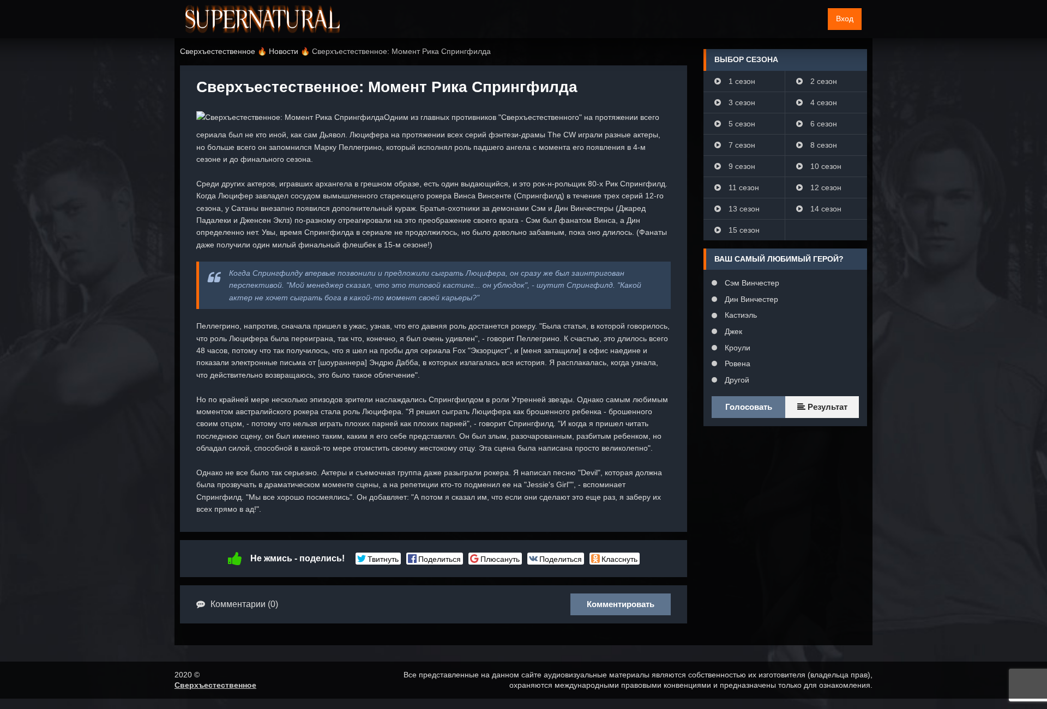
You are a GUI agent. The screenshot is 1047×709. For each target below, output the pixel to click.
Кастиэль (740, 315)
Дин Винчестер (750, 299)
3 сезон (740, 102)
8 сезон (822, 145)
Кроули (736, 347)
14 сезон (824, 208)
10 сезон (824, 166)
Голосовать (748, 406)
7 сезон (740, 145)
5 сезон (740, 123)
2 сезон (822, 81)
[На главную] (262, 19)
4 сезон (822, 102)
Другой (736, 379)
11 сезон (742, 187)
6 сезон (822, 123)
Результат (826, 406)
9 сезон (740, 166)
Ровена (736, 363)
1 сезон (740, 81)
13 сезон (743, 208)
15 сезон (743, 230)
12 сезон (824, 187)
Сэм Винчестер (751, 282)
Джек (732, 331)
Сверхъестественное (215, 685)
